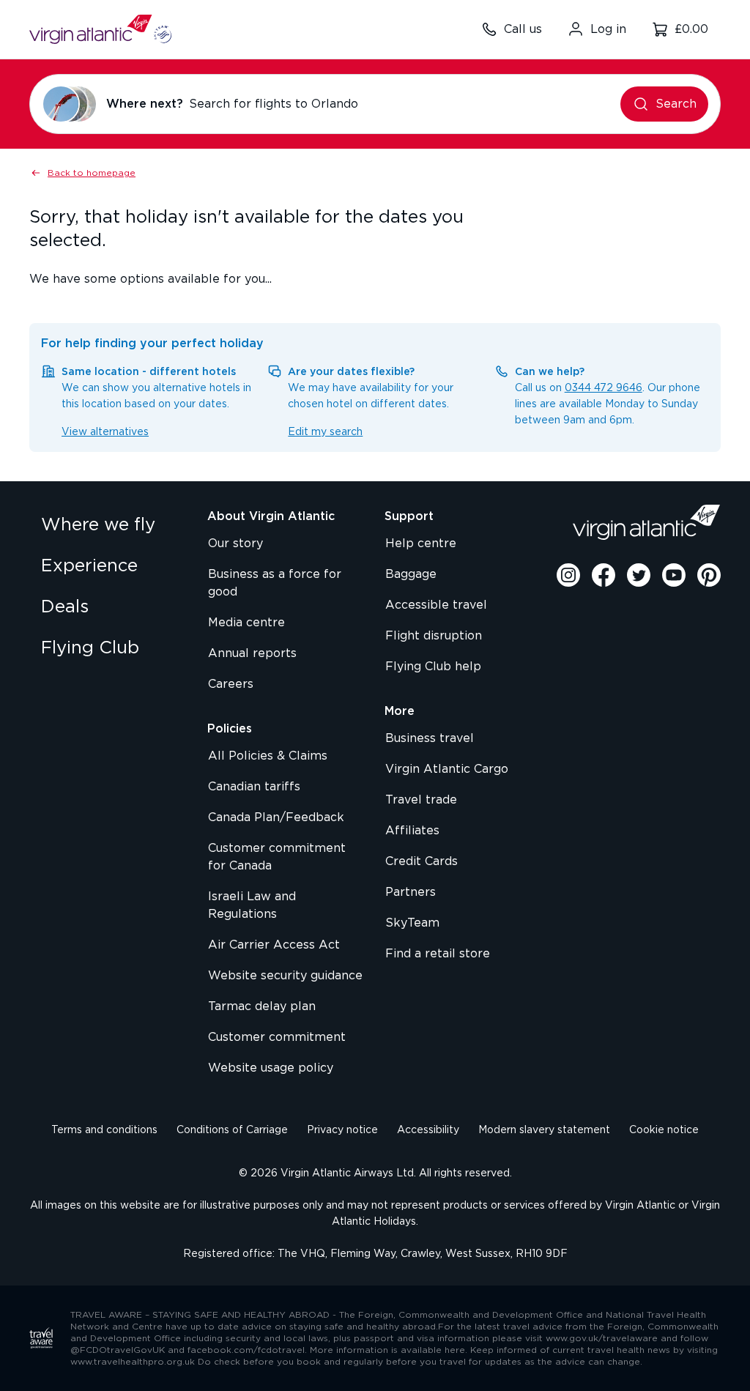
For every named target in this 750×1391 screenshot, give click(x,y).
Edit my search (325, 432)
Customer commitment (277, 1037)
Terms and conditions (104, 1130)
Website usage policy (270, 1068)
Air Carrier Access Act (274, 945)
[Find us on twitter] (638, 575)
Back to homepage (91, 172)
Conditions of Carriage (232, 1130)
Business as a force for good (274, 583)
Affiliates (412, 831)
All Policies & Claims (267, 756)
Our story (235, 543)
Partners (410, 892)
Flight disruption (433, 636)
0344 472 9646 (603, 388)
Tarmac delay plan (262, 1006)
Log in (608, 29)
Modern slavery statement (544, 1130)
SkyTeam (412, 923)
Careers (230, 684)
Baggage (411, 574)
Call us (523, 29)
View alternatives (105, 432)
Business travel (429, 738)
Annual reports (252, 653)
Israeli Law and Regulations (252, 905)
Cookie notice (664, 1130)
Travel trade (421, 800)
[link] (109, 525)
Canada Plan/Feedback (276, 817)
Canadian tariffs (254, 787)
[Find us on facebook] (603, 575)
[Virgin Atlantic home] (100, 29)
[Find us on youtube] (674, 575)
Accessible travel (436, 605)
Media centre (246, 622)
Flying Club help (433, 666)
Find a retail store (437, 954)
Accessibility (428, 1130)
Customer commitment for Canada (277, 857)
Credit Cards (421, 861)
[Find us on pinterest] (709, 575)
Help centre (420, 543)
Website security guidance (285, 976)
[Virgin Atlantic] (647, 522)
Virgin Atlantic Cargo (446, 769)
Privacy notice (342, 1130)
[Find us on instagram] (568, 575)
